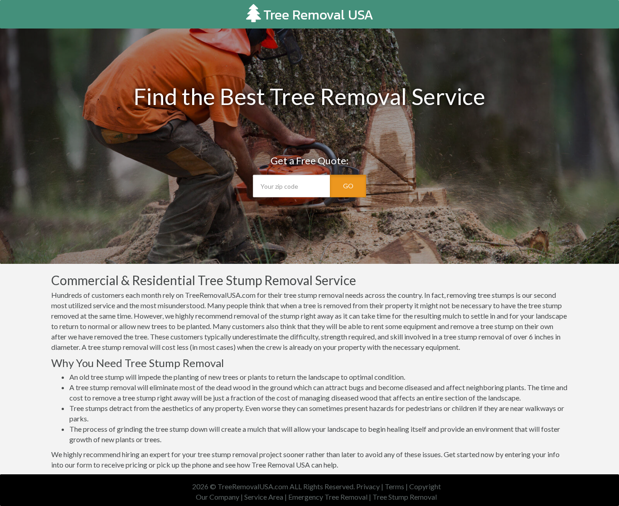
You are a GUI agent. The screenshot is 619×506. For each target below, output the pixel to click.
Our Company (217, 496)
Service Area (263, 496)
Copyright (425, 486)
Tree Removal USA (318, 15)
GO (348, 186)
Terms (394, 486)
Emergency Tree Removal (328, 496)
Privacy (368, 486)
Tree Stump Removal (404, 496)
